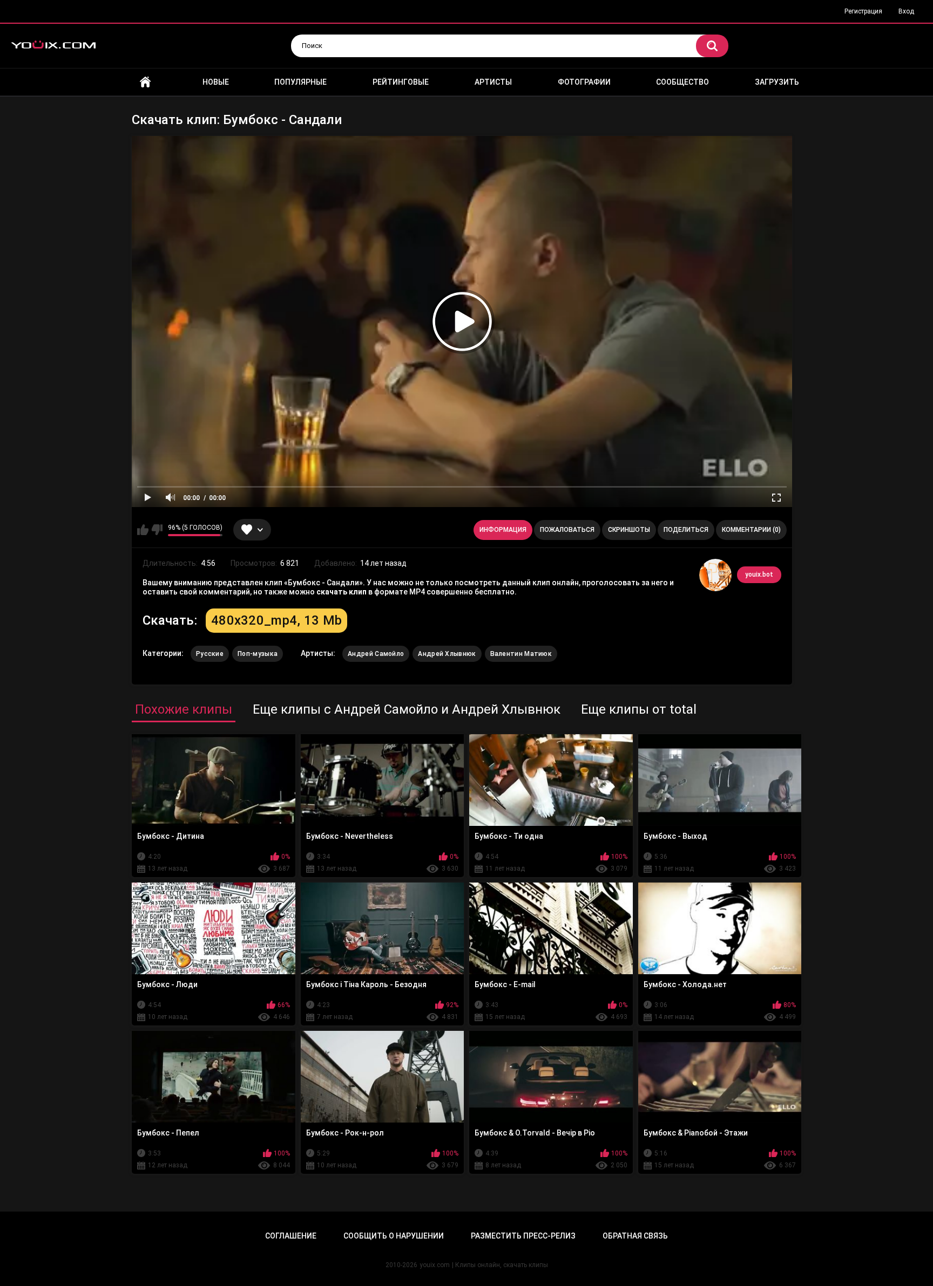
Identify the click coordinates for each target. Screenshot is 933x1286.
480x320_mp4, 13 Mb (276, 620)
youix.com (435, 1265)
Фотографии (584, 82)
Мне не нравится (157, 529)
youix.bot (759, 574)
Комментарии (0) (751, 529)
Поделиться (686, 529)
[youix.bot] (715, 575)
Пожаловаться (567, 529)
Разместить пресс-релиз (523, 1236)
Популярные (300, 82)
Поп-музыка (258, 654)
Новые (215, 82)
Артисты (493, 82)
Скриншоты (629, 529)
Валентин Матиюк (521, 654)
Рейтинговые (401, 82)
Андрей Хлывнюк (447, 654)
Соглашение (290, 1236)
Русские (210, 654)
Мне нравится (142, 529)
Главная (145, 82)
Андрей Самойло (376, 654)
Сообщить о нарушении (393, 1236)
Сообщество (682, 82)
